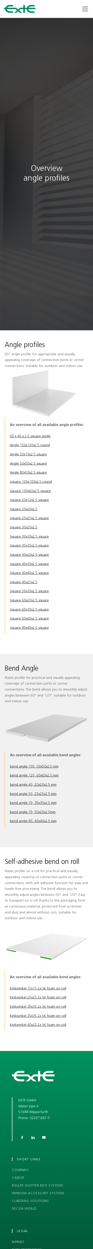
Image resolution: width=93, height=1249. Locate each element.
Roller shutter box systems (37, 1185)
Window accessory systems (38, 1193)
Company (20, 1170)
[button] (84, 9)
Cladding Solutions (30, 1201)
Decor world (24, 1209)
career (18, 1178)
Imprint (18, 1242)
